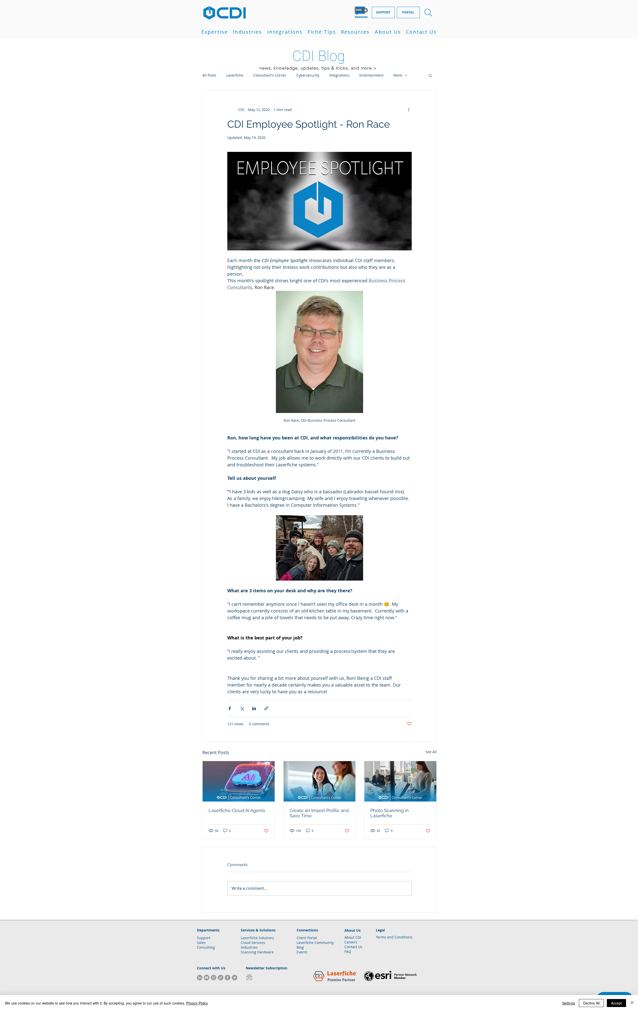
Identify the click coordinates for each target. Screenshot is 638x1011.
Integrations (339, 75)
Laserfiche (234, 75)
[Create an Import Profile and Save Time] (320, 781)
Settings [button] (568, 1003)
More (398, 75)
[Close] (632, 1003)
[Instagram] (213, 977)
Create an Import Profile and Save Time (319, 813)
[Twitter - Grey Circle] (234, 977)
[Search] (428, 12)
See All (431, 751)
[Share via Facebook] (229, 708)
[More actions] (409, 109)
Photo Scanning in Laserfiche (389, 813)
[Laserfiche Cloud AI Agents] (239, 781)
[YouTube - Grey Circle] (206, 977)
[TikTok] (220, 977)
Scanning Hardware (257, 952)
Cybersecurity (307, 75)
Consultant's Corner (269, 75)
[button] (214, 31)
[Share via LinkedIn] (254, 708)
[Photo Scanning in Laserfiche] (400, 781)
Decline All (591, 1003)
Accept (616, 1003)
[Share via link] (266, 708)
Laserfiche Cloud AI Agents (237, 810)
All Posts (209, 75)
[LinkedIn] (199, 977)
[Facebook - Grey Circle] (227, 977)
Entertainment (371, 75)
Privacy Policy (197, 1003)
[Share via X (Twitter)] (241, 708)
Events (302, 952)
